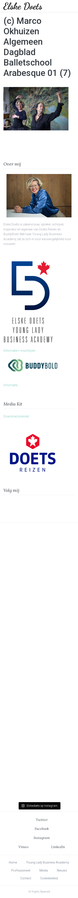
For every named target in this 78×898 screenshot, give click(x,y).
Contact (25, 878)
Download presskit (16, 416)
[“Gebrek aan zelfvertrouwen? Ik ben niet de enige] (39, 547)
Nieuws (62, 870)
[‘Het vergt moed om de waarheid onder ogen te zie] (39, 685)
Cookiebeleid (49, 878)
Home (13, 862)
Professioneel (20, 870)
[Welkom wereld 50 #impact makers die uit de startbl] (39, 593)
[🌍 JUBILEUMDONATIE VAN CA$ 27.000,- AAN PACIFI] (39, 731)
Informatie (10, 385)
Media (43, 870)
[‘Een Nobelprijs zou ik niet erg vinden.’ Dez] (39, 639)
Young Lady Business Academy (47, 862)
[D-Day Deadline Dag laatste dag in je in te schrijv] (39, 777)
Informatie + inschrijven (19, 350)
